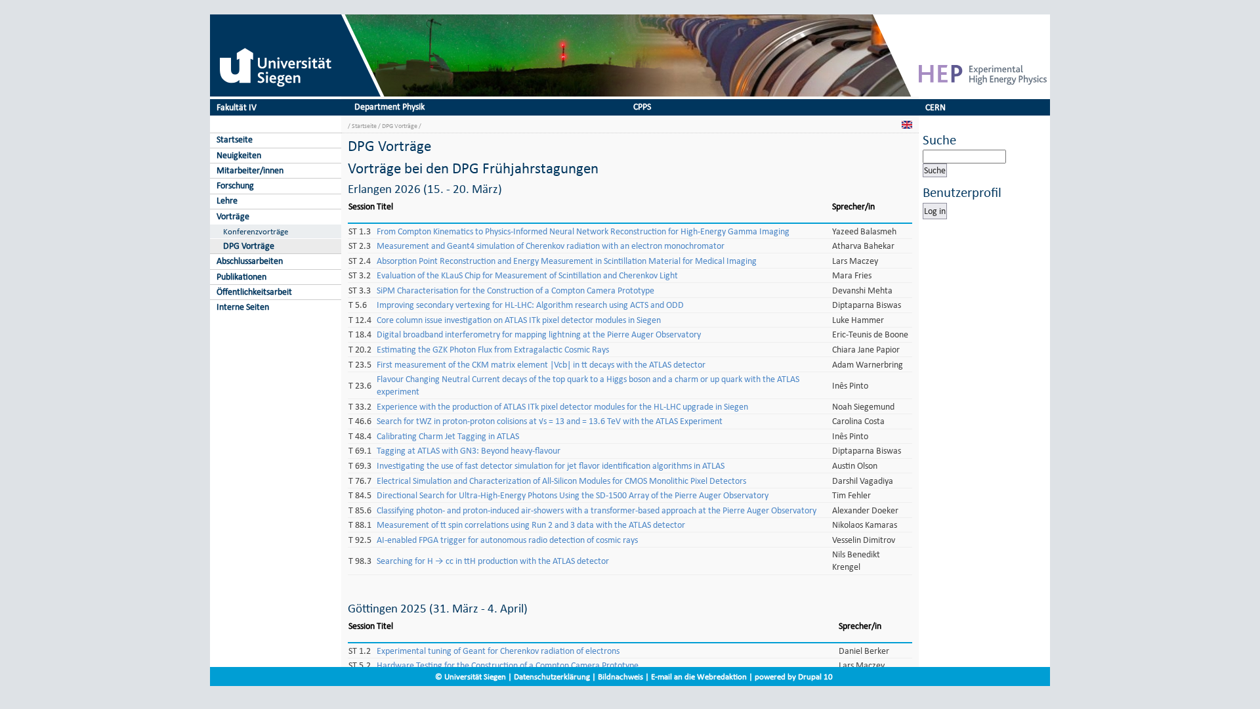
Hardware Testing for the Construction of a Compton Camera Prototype (508, 665)
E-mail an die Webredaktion (699, 676)
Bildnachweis (620, 676)
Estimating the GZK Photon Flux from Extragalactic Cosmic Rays (493, 349)
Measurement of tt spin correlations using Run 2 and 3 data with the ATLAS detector (531, 524)
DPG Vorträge (248, 245)
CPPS (642, 106)
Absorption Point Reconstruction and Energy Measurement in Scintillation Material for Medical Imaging (567, 261)
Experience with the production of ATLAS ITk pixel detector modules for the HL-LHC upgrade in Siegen (562, 406)
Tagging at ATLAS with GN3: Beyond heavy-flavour (468, 450)
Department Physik (389, 106)
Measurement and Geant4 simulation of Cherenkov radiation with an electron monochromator (550, 245)
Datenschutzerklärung (552, 676)
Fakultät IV (237, 107)
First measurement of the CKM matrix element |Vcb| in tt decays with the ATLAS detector (541, 364)
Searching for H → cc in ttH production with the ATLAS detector (493, 561)
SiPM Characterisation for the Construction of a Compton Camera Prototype (515, 290)
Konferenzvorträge (255, 231)
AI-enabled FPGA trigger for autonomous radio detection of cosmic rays (507, 540)
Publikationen (241, 276)
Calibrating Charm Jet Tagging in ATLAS (448, 436)
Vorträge (233, 216)
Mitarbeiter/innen (250, 170)
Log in (935, 211)
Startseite (235, 139)
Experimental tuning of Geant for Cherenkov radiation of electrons (498, 650)
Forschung (235, 185)
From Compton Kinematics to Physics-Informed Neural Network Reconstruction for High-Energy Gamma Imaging (583, 231)
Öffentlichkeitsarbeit (254, 291)
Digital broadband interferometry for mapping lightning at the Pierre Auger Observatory (539, 334)
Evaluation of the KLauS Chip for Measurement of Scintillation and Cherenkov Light (527, 275)
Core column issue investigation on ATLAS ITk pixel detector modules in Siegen (519, 320)
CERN (935, 107)
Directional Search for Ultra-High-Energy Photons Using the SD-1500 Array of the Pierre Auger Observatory (572, 495)
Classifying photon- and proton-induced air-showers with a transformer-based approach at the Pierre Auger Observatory (596, 510)
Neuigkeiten (239, 155)
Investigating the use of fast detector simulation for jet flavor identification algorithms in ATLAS (550, 465)
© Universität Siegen (470, 676)
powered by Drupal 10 (794, 676)
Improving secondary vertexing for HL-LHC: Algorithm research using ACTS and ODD (530, 305)
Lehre (227, 200)
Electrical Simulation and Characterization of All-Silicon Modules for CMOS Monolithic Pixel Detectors (561, 480)
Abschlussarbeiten (250, 261)
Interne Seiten (243, 306)
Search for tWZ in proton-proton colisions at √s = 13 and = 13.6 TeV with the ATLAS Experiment (550, 421)
